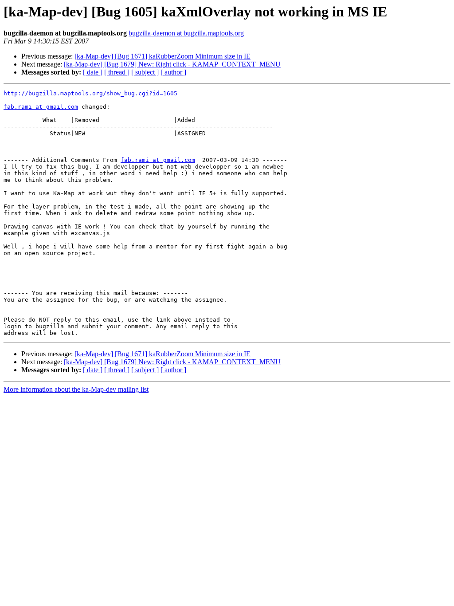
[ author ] (173, 72)
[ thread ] (116, 72)
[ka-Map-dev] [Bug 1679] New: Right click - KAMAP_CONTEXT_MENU (172, 64)
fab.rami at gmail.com (41, 106)
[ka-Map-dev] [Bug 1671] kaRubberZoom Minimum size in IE (162, 56)
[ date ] (92, 72)
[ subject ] (145, 72)
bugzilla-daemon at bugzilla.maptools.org (186, 33)
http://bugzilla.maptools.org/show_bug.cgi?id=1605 (90, 93)
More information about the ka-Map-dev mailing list (76, 389)
